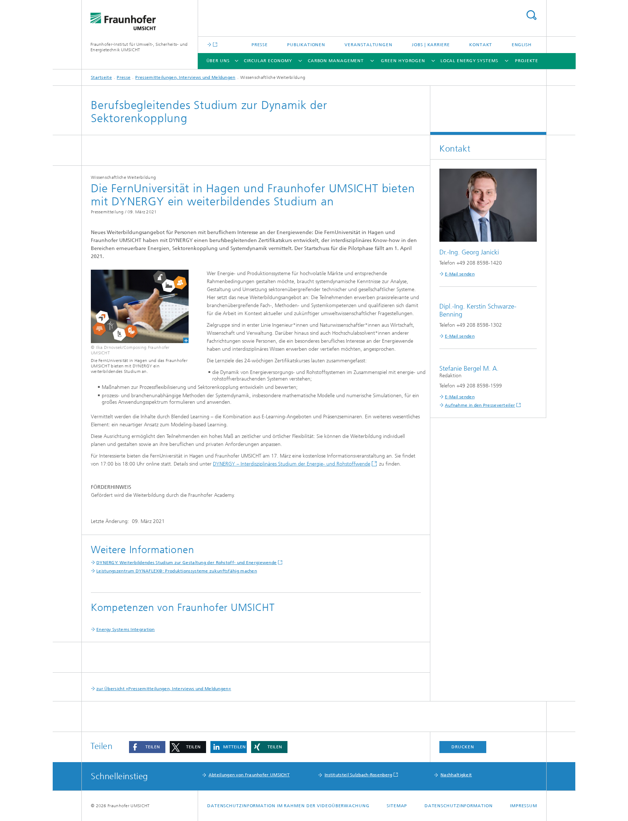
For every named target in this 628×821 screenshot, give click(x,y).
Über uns (218, 60)
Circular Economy (268, 60)
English (522, 44)
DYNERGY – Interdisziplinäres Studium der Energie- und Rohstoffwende (291, 464)
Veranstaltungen (368, 44)
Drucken (462, 746)
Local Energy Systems (469, 60)
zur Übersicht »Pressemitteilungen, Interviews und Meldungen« (163, 688)
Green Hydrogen (403, 60)
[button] (147, 747)
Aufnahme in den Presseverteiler (480, 405)
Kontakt (480, 44)
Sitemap (397, 805)
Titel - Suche (531, 15)
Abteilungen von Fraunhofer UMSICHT (249, 774)
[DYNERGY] (135, 306)
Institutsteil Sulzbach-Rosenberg (358, 774)
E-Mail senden (460, 274)
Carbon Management (336, 60)
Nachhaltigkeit (456, 774)
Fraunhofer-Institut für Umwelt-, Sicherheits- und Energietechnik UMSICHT (139, 47)
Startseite (101, 77)
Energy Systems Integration (125, 629)
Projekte (526, 60)
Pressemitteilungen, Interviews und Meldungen (185, 77)
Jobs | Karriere (431, 44)
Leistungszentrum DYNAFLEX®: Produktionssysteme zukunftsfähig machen (176, 571)
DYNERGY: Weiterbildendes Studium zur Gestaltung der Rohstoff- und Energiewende (186, 562)
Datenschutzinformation (458, 805)
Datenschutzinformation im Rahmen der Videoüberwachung (288, 805)
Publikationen (306, 44)
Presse (259, 44)
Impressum (523, 805)
